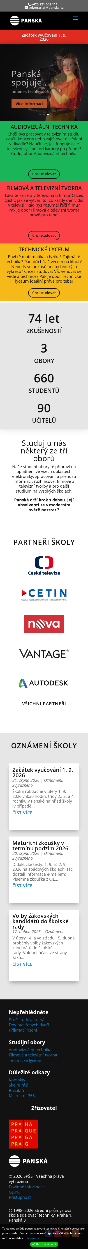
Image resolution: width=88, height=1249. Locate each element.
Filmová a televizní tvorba (33, 1055)
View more (32, 1238)
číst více (22, 812)
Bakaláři (16, 1090)
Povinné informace (27, 1186)
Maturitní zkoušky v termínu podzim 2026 (40, 845)
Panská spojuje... (30, 78)
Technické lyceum (26, 1060)
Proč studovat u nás (27, 1019)
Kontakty (17, 1079)
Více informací (29, 103)
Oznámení (53, 780)
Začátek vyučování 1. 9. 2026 (44, 37)
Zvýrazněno (22, 785)
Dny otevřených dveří (29, 1024)
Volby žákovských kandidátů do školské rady (40, 921)
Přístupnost (20, 1197)
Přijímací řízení (23, 1030)
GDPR (14, 1192)
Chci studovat (44, 174)
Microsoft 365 (22, 1095)
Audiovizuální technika (30, 1049)
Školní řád (18, 1085)
